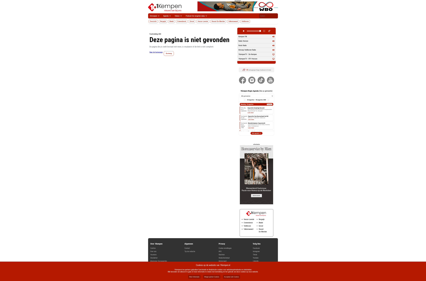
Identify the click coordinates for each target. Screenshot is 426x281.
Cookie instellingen (225, 248)
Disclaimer (154, 258)
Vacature (153, 255)
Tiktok (255, 255)
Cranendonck (181, 21)
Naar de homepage (156, 52)
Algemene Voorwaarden (158, 261)
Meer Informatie (194, 277)
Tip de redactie (189, 251)
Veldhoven (245, 21)
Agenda (166, 16)
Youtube (255, 258)
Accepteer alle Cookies (231, 277)
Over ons (153, 251)
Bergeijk (163, 21)
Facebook (256, 248)
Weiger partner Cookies (211, 277)
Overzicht (153, 21)
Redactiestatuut (224, 258)
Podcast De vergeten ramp (195, 16)
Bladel (171, 21)
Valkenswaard (233, 21)
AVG (220, 251)
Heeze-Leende (203, 21)
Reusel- (261, 229)
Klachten (222, 255)
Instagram (256, 251)
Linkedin (255, 261)
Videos (177, 16)
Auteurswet (223, 261)
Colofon (153, 248)
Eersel (192, 21)
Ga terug (169, 53)
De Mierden (263, 232)
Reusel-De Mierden (218, 21)
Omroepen (154, 16)
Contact (187, 248)
